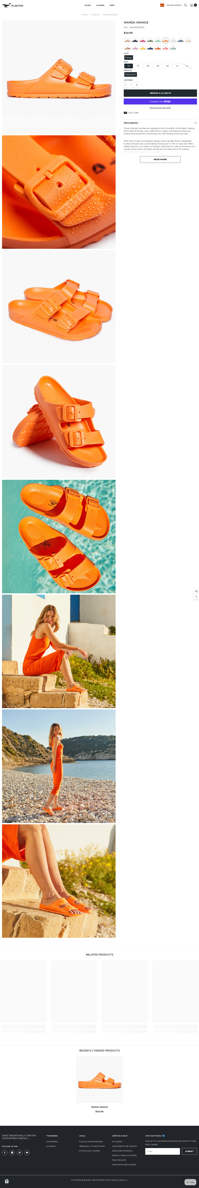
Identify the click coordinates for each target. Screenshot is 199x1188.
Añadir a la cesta (160, 93)
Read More (160, 159)
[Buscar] (185, 5)
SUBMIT (189, 1151)
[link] (23, 1026)
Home (85, 14)
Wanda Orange (99, 1107)
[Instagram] (12, 1152)
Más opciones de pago (160, 108)
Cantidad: (128, 80)
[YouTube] (27, 1152)
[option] (99, 1085)
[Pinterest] (19, 1152)
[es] (162, 5)
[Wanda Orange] (99, 1079)
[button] (127, 40)
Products (95, 14)
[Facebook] (4, 1152)
